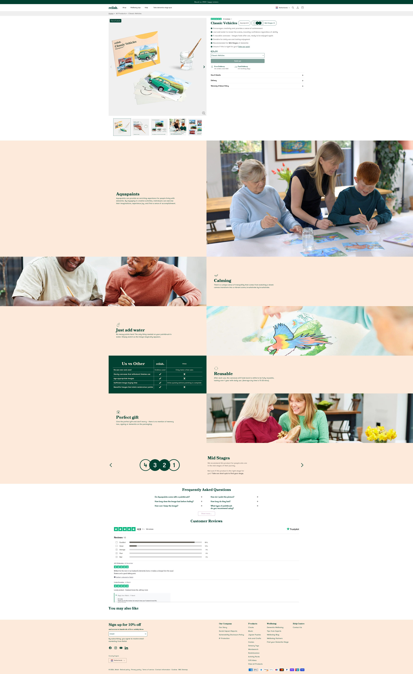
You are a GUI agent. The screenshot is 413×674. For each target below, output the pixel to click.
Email (112, 634)
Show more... (206, 513)
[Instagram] (115, 647)
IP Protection (224, 638)
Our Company (225, 624)
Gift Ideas (252, 660)
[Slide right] (204, 66)
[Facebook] (110, 647)
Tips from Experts (274, 631)
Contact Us (297, 627)
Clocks (251, 627)
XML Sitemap (183, 670)
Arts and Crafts (254, 638)
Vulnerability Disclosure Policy (231, 635)
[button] (293, 7)
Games (251, 642)
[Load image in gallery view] (122, 127)
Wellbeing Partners (275, 638)
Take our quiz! (244, 46)
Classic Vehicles (224, 23)
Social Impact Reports (228, 631)
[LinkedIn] (126, 647)
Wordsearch (253, 649)
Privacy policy (136, 670)
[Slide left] (111, 66)
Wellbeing (271, 624)
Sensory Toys (253, 646)
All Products (121, 13)
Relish (117, 670)
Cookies (174, 670)
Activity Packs (254, 657)
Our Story (223, 627)
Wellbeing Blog (273, 635)
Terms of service (148, 670)
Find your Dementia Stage (278, 642)
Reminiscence (253, 653)
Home (111, 13)
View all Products (255, 664)
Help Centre (298, 624)
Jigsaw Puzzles (254, 635)
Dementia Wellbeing (275, 627)
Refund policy (125, 670)
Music (250, 631)
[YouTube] (121, 647)
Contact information (162, 670)
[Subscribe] (145, 634)
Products (252, 624)
